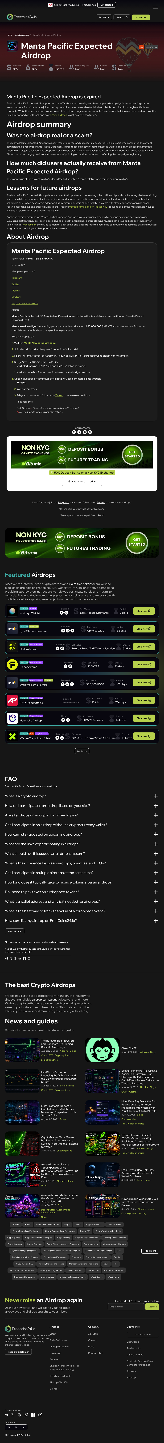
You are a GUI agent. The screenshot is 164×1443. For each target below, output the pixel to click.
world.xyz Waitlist (30, 613)
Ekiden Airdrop (28, 649)
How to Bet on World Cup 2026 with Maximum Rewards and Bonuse (139, 1202)
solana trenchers (49, 1059)
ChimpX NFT (128, 1048)
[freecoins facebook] (24, 958)
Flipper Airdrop (28, 666)
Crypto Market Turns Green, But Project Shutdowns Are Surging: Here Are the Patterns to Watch (59, 1142)
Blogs (73, 1050)
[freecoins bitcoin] (15, 958)
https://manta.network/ (25, 303)
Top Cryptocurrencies (132, 1123)
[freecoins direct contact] (28, 958)
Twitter (15, 284)
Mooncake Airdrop (31, 720)
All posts (131, 1371)
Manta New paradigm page (39, 342)
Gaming (142, 1213)
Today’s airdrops (58, 1340)
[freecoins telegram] (6, 958)
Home (9, 35)
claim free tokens (81, 584)
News (44, 1185)
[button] (104, 17)
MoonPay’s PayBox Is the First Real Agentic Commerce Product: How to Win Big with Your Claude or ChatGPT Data (139, 1106)
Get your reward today (82, 481)
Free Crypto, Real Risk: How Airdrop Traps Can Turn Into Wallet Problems (137, 1173)
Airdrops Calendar (59, 1346)
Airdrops (54, 1326)
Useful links (133, 1326)
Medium (16, 296)
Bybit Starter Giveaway (33, 631)
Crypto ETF (47, 1055)
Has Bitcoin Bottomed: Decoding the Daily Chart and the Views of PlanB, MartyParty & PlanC (59, 1077)
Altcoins (64, 1050)
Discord (16, 290)
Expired (53, 1388)
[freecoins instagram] (19, 958)
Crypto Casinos (129, 1091)
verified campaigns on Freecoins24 (89, 206)
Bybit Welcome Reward (34, 684)
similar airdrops (58, 114)
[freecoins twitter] (10, 958)
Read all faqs (14, 931)
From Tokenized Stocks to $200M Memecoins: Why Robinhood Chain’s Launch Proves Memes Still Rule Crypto (140, 1139)
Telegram (17, 277)
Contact (92, 1340)
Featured (54, 1359)
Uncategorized (64, 1150)
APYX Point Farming (31, 702)
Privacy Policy (95, 1353)
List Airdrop (141, 17)
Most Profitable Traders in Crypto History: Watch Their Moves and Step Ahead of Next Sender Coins (59, 1110)
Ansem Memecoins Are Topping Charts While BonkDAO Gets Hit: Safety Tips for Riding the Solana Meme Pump (59, 1171)
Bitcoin (63, 1085)
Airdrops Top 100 (59, 1382)
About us (93, 1333)
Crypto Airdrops (22, 35)
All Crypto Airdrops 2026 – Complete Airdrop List (140, 1362)
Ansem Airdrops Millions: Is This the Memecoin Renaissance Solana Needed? (59, 1198)
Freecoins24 (29, 224)
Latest (53, 1333)
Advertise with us (143, 1334)
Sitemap (131, 1377)
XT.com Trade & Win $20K (35, 738)
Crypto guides (62, 1055)
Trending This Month (60, 1375)
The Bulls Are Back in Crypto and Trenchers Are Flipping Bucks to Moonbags (58, 1044)
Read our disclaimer (18, 1351)
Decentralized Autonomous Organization (55, 1211)
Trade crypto (133, 1348)
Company (93, 1326)
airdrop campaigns (45, 999)
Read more (150, 1250)
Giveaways (55, 1353)
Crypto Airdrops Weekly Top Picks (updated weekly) (64, 1367)
